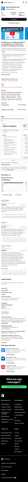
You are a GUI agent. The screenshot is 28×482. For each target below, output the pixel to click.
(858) (14, 14)
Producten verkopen (6, 409)
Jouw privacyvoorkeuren (7, 477)
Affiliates (16, 446)
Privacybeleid (4, 290)
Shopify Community (6, 438)
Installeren (14, 19)
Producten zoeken (6, 407)
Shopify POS (18, 92)
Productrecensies (19, 409)
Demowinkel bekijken (14, 23)
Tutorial (3, 294)
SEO (15, 417)
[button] (14, 351)
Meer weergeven (4, 268)
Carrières (16, 435)
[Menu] (26, 2)
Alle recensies (18, 194)
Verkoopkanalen (5, 404)
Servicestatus (18, 451)
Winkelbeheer (4, 422)
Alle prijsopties (10, 169)
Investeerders (18, 438)
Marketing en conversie (7, 419)
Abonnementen (5, 104)
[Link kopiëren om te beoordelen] (9, 200)
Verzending (17, 420)
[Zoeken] (23, 2)
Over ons (16, 432)
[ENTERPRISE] (15, 160)
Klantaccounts (10, 92)
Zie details (4, 342)
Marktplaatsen (18, 407)
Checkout (3, 92)
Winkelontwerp (5, 416)
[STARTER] (13, 160)
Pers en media (18, 441)
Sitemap (3, 474)
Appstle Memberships (7, 305)
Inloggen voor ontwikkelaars (8, 463)
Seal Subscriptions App (11, 357)
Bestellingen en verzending (5, 413)
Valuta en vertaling (19, 423)
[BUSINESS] (14, 160)
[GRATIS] (12, 160)
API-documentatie (6, 296)
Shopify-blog (4, 441)
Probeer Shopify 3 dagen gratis (14, 386)
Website (3, 307)
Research (3, 443)
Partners (16, 443)
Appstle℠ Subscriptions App (12, 348)
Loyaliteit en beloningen (7, 109)
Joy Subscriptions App (11, 365)
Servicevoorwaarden (6, 466)
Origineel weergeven (5, 74)
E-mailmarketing (18, 415)
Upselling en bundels (19, 412)
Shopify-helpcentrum (6, 432)
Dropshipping (17, 404)
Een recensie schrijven (7, 194)
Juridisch (16, 449)
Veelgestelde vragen (6, 292)
